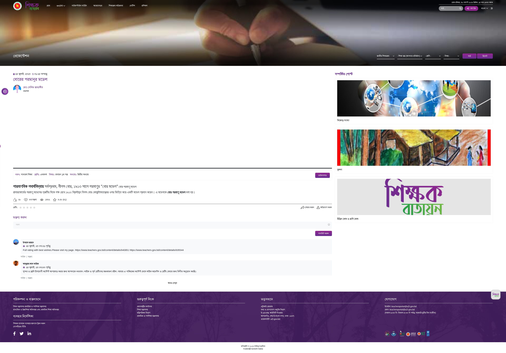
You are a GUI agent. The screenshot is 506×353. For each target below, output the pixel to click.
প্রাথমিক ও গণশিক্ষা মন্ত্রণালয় (148, 316)
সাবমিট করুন (323, 233)
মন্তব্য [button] (30, 256)
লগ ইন (473, 8)
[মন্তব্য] (172, 224)
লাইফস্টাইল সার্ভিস (79, 5)
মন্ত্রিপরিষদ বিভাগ (143, 313)
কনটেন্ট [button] (60, 6)
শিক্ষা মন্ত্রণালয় (142, 309)
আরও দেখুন (172, 283)
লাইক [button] (23, 256)
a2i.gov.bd (275, 319)
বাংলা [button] (483, 8)
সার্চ (469, 56)
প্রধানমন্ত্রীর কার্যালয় (144, 306)
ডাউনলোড (322, 175)
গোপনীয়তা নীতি (19, 326)
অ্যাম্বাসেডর (97, 5)
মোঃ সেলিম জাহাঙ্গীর (33, 87)
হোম (48, 5)
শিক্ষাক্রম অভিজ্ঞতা (116, 5)
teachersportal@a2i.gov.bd (404, 306)
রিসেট (485, 56)
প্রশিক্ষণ (144, 5)
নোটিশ (132, 5)
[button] (15, 199)
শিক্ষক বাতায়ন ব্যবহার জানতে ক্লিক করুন (29, 323)
